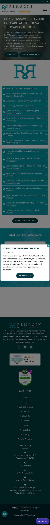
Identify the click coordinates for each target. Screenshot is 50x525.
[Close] (48, 245)
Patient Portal (25, 275)
